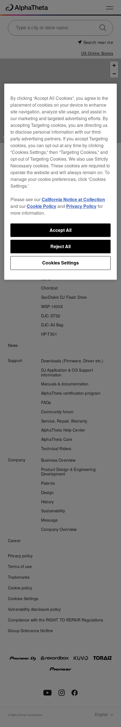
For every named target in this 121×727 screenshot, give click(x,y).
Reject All (60, 246)
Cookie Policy (41, 206)
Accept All (60, 230)
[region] (60, 182)
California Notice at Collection (73, 199)
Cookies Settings (60, 263)
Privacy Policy (81, 206)
